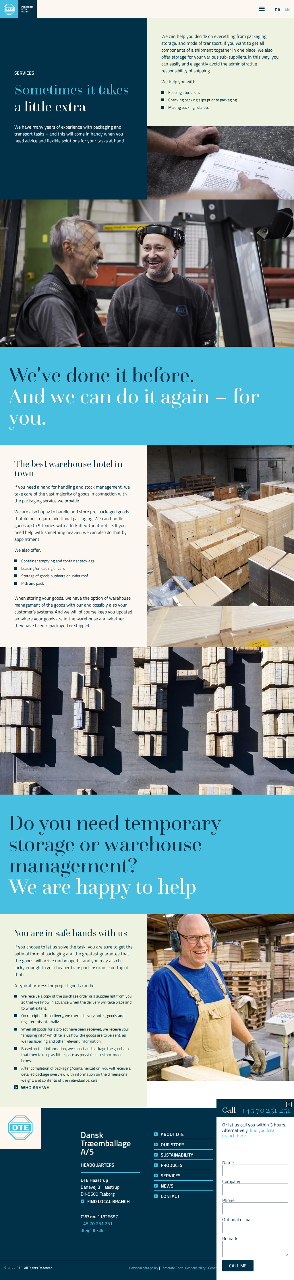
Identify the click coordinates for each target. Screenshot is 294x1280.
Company (231, 1181)
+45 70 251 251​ (266, 1110)
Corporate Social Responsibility (183, 1268)
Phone (228, 1200)
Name (228, 1162)
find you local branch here (249, 1133)
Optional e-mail (237, 1219)
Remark (229, 1238)
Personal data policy (143, 1268)
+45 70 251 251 (97, 1223)
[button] (261, 8)
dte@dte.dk (92, 1230)
